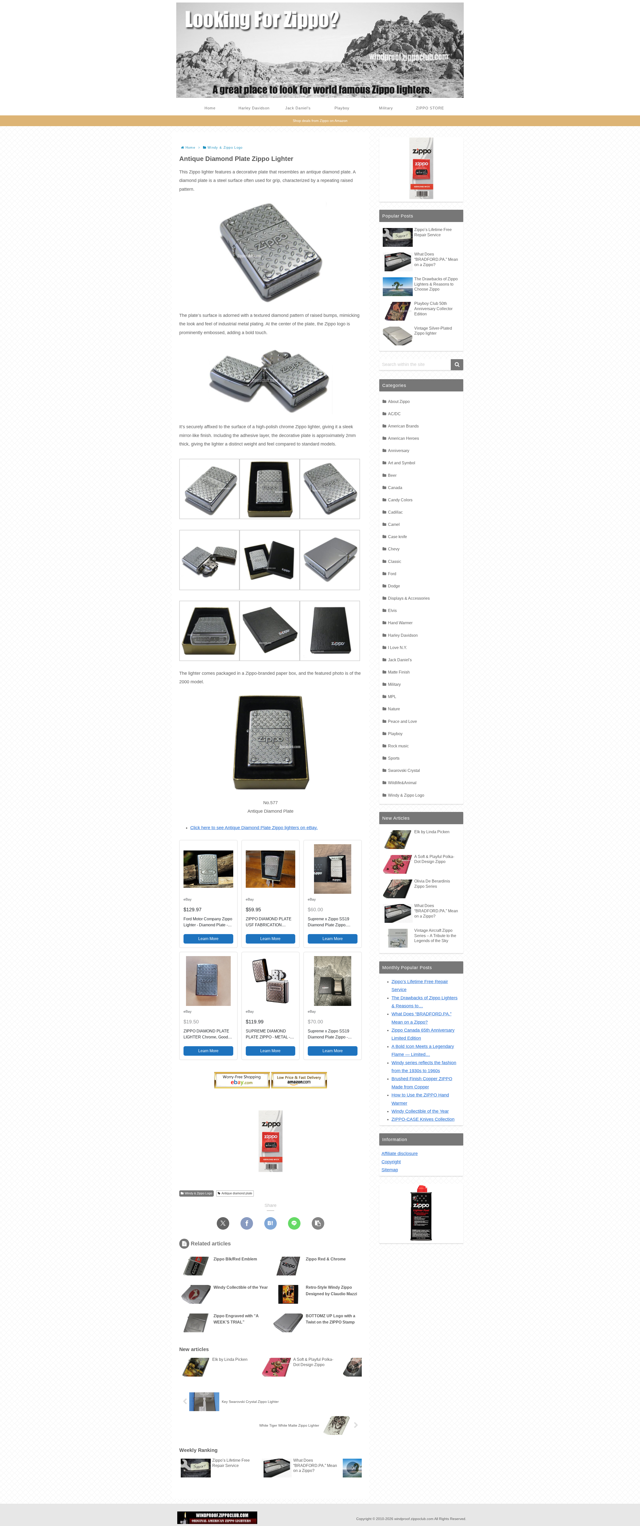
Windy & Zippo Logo (198, 1193)
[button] (318, 1223)
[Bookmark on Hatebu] (270, 1223)
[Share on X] (223, 1223)
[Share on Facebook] (246, 1223)
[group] (220, 1367)
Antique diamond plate (237, 1193)
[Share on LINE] (294, 1223)
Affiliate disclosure (400, 1153)
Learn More (208, 939)
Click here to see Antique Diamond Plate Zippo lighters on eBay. (254, 827)
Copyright (391, 1161)
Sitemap (390, 1169)
